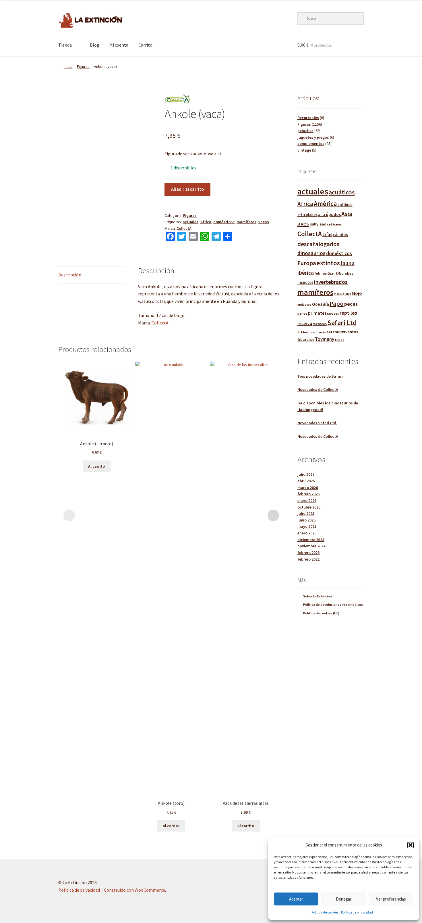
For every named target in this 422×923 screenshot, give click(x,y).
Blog (94, 45)
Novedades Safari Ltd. (317, 422)
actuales (190, 221)
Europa (306, 263)
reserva (304, 323)
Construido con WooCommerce (134, 890)
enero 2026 (306, 500)
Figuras (83, 66)
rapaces (333, 313)
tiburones (305, 339)
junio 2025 (306, 520)
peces (351, 304)
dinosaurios (311, 253)
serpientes (318, 332)
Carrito (145, 45)
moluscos (304, 305)
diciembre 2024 (310, 539)
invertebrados (331, 281)
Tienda (65, 45)
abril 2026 (306, 481)
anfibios (345, 204)
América (325, 204)
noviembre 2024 (311, 546)
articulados (307, 214)
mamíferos (246, 221)
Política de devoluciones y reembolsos (333, 604)
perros (302, 313)
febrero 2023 (308, 552)
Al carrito (96, 466)
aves (303, 223)
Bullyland (317, 224)
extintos (328, 263)
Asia (346, 214)
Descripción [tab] (69, 275)
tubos (339, 339)
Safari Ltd (342, 322)
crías (327, 234)
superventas (346, 332)
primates (317, 313)
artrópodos (329, 214)
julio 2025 (305, 513)
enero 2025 (306, 533)
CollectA (184, 228)
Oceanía (320, 304)
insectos (305, 282)
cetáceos (334, 224)
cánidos (340, 234)
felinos (320, 273)
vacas (263, 221)
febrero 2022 (308, 559)
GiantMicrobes (340, 273)
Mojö (357, 293)
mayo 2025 (306, 526)
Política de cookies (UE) (321, 613)
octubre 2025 (308, 507)
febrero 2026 (308, 493)
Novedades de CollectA (317, 389)
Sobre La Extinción (317, 596)
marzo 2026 (307, 487)
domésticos (224, 221)
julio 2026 (305, 474)
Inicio (68, 66)
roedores (320, 324)
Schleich (304, 332)
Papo (337, 303)
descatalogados (318, 244)
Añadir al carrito (187, 189)
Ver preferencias (391, 899)
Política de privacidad (357, 912)
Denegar (343, 899)
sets (330, 332)
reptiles (348, 312)
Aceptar (296, 899)
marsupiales (342, 294)
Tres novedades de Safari (320, 376)
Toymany (324, 339)
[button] (410, 845)
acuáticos (342, 192)
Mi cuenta (118, 45)
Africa (205, 221)
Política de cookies (324, 912)
